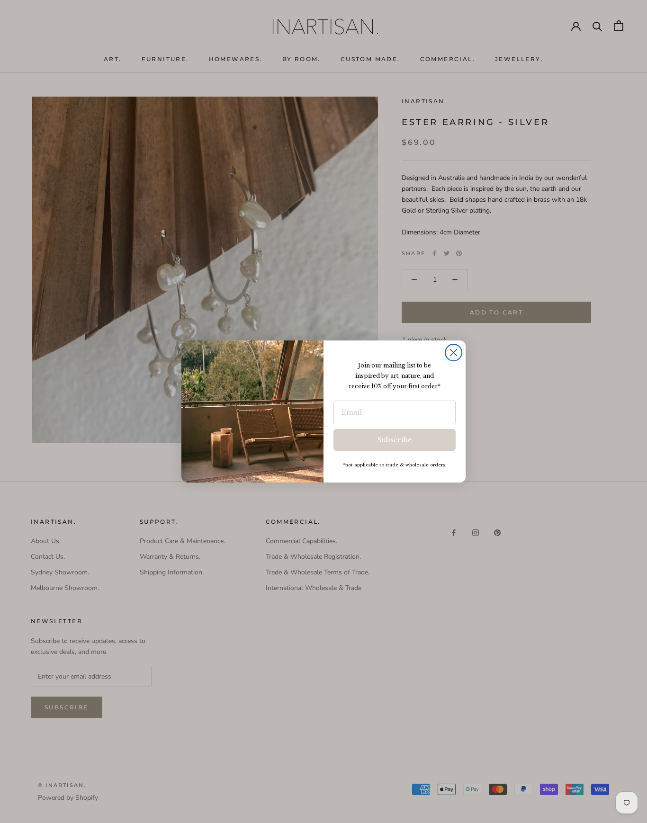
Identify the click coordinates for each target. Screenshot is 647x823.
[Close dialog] (453, 352)
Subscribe (394, 440)
